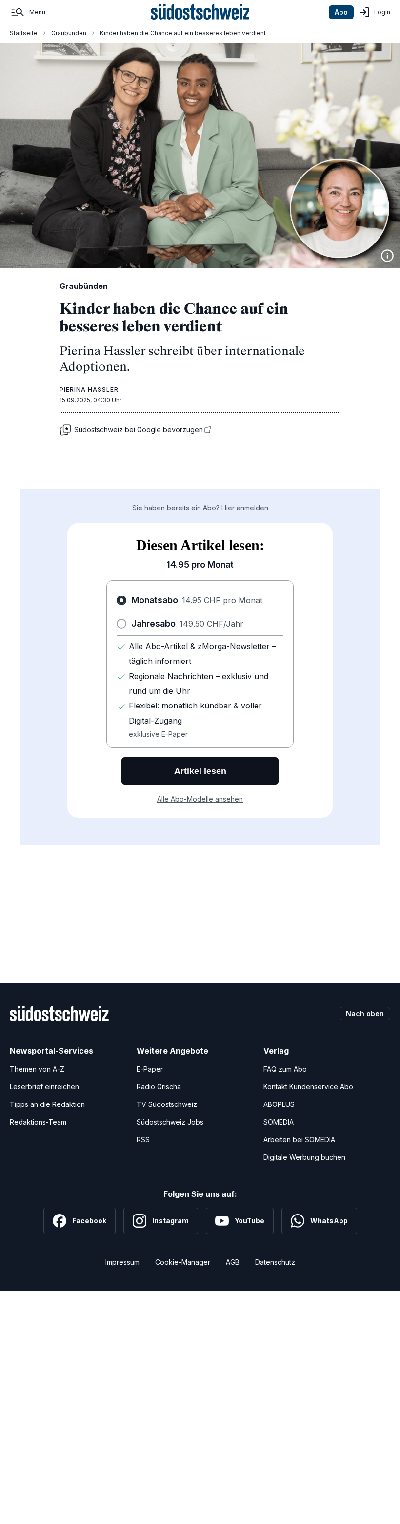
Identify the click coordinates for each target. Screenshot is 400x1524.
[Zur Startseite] (200, 12)
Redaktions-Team (38, 1122)
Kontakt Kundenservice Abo (308, 1086)
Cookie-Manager (182, 1262)
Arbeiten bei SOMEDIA (299, 1139)
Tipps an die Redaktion (47, 1104)
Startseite (24, 33)
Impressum (122, 1262)
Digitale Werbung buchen (304, 1157)
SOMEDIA (278, 1122)
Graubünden (68, 33)
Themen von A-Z (37, 1069)
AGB (233, 1262)
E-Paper (150, 1069)
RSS (143, 1139)
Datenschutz (275, 1262)
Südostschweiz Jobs (170, 1122)
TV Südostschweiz (167, 1104)
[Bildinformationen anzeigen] (387, 256)
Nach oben (365, 1013)
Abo (341, 12)
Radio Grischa (159, 1086)
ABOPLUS (279, 1104)
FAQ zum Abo (285, 1069)
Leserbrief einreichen (44, 1086)
